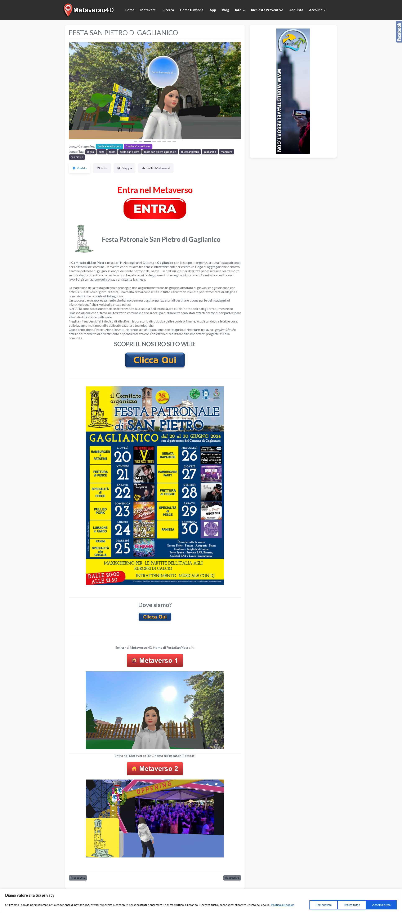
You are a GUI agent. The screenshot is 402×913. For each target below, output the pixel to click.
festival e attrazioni (109, 146)
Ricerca (168, 10)
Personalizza (324, 905)
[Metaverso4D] (89, 9)
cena (101, 151)
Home (129, 10)
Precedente (78, 877)
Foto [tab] (104, 168)
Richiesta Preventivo (267, 10)
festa (112, 151)
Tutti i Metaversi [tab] (158, 168)
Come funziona (192, 10)
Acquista (296, 10)
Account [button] (315, 10)
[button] (82, 92)
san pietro (77, 157)
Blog (225, 10)
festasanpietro (190, 151)
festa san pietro (129, 151)
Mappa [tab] (126, 168)
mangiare (226, 151)
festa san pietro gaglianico (160, 151)
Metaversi (148, 10)
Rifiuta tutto (352, 905)
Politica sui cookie (282, 905)
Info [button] (238, 10)
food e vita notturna (138, 146)
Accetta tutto (381, 905)
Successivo (232, 877)
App (213, 10)
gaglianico (210, 151)
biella (90, 151)
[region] (201, 901)
